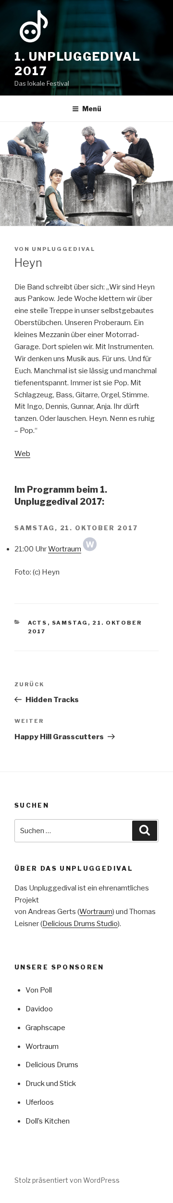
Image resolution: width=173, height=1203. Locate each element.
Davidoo (39, 1009)
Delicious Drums (51, 1064)
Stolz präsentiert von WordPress (67, 1180)
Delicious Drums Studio (80, 923)
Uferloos (39, 1102)
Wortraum (64, 549)
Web (22, 453)
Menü (91, 109)
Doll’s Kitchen (47, 1121)
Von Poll (38, 990)
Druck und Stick (50, 1083)
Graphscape (45, 1027)
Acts (38, 622)
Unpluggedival (63, 249)
